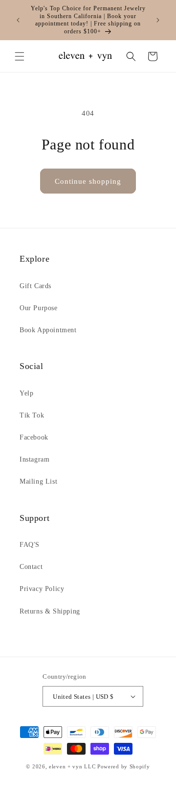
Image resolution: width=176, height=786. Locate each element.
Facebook (34, 437)
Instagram (34, 459)
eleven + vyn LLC (72, 766)
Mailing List (38, 481)
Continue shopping (88, 181)
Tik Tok (32, 415)
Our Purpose (39, 308)
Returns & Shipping (50, 611)
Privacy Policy (42, 588)
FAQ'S (30, 544)
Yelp (26, 393)
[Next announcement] (158, 20)
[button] (19, 56)
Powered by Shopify (123, 766)
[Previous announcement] (18, 20)
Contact (31, 566)
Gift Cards (35, 286)
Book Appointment (48, 330)
